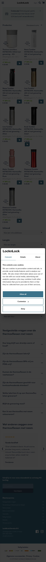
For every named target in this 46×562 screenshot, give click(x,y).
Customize (22, 301)
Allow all (23, 294)
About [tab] (37, 257)
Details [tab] (23, 257)
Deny (23, 309)
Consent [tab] (8, 257)
